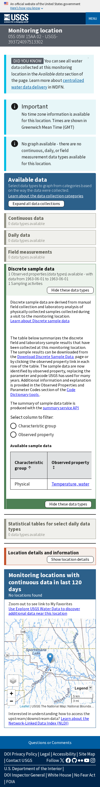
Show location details (70, 559)
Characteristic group (37, 426)
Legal (45, 754)
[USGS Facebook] (68, 762)
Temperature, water (70, 484)
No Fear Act (84, 775)
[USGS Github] (74, 762)
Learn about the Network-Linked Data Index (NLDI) (48, 721)
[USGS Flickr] (80, 762)
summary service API (61, 407)
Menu (93, 18)
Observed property (36, 434)
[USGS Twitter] (62, 762)
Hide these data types (70, 290)
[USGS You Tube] (87, 762)
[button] (50, 658)
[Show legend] (90, 687)
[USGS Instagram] (93, 762)
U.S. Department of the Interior (33, 768)
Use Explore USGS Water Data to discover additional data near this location (44, 611)
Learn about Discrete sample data (39, 320)
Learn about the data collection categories (45, 195)
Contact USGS (19, 760)
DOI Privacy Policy (20, 754)
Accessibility (64, 754)
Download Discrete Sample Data (45, 356)
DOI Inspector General (24, 775)
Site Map (87, 754)
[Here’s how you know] (50, 6)
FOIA (10, 781)
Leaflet (24, 706)
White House (59, 775)
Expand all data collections (36, 203)
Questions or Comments (50, 742)
